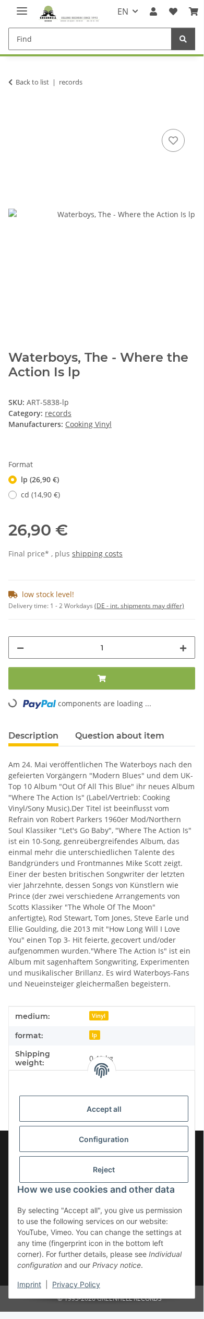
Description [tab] (33, 736)
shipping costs (97, 554)
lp (94, 1035)
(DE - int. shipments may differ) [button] (139, 605)
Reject (104, 1169)
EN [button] (122, 11)
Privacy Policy (76, 1284)
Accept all (104, 1108)
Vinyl (98, 1015)
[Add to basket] (16, 115)
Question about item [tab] (119, 736)
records (58, 413)
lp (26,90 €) (40, 479)
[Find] (183, 39)
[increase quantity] (183, 647)
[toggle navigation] (22, 6)
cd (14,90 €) (40, 495)
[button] (153, 11)
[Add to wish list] (173, 140)
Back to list (32, 82)
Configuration (104, 1139)
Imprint (29, 1284)
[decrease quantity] (20, 647)
